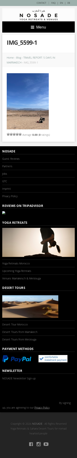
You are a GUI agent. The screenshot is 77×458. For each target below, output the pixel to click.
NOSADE (37, 423)
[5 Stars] (20, 134)
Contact (41, 2)
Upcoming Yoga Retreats (16, 271)
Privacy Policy (10, 196)
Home (10, 57)
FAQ (53, 2)
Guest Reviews (11, 158)
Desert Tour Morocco (15, 324)
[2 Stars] (11, 134)
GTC (4, 181)
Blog (18, 57)
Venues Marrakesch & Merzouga (21, 278)
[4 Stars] (17, 134)
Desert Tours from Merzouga (19, 339)
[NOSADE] (38, 15)
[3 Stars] (14, 134)
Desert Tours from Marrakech (19, 332)
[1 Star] (8, 134)
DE (68, 2)
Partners (7, 166)
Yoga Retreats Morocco (16, 263)
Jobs (4, 173)
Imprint (6, 188)
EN (61, 2)
